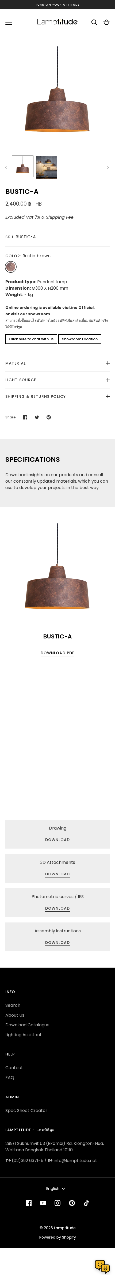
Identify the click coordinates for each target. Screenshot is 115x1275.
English (52, 1188)
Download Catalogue (27, 1025)
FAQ (9, 1078)
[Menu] (9, 22)
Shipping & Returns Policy (35, 396)
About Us (14, 1015)
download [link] (57, 839)
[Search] (94, 22)
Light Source (20, 380)
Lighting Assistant (23, 1035)
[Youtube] (43, 1203)
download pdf (57, 653)
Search (12, 1005)
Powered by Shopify (57, 1237)
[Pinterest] (72, 1203)
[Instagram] (57, 1203)
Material (15, 363)
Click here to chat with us (31, 339)
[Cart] (106, 22)
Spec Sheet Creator (26, 1110)
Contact (14, 1068)
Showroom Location (80, 339)
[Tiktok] (86, 1203)
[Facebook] (28, 1203)
